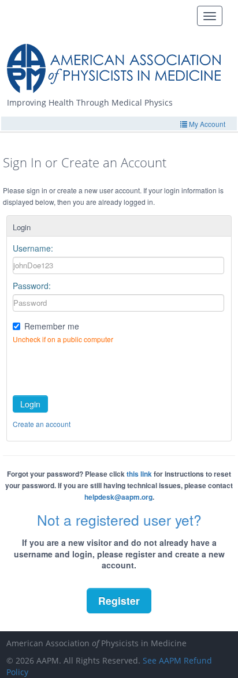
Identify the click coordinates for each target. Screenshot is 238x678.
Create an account (41, 424)
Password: (32, 285)
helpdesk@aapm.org (118, 497)
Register (119, 600)
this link (139, 474)
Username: (33, 248)
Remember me (51, 326)
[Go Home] (118, 64)
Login (30, 404)
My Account (206, 124)
